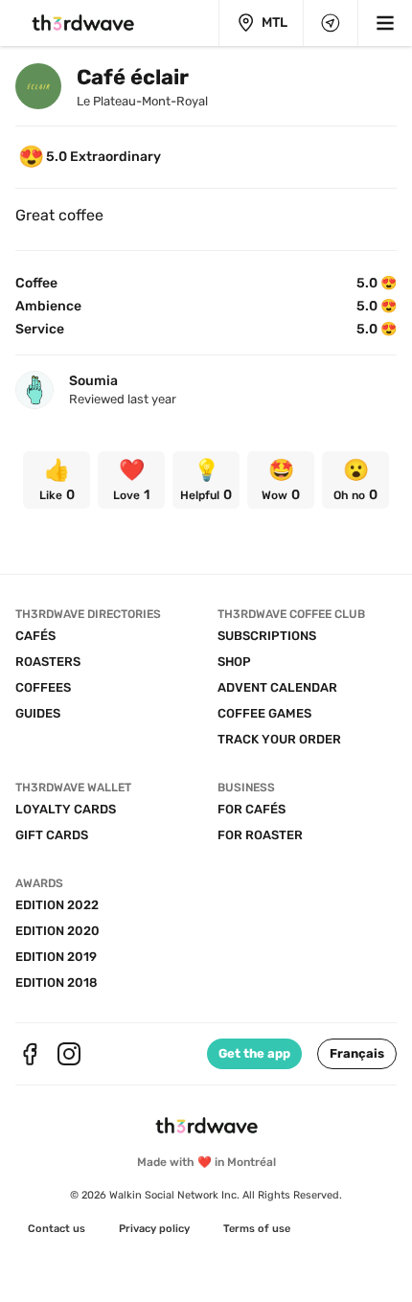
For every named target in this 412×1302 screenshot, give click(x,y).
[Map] (330, 22)
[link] (56, 480)
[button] (357, 1054)
